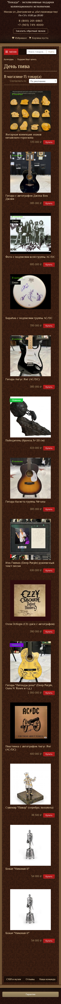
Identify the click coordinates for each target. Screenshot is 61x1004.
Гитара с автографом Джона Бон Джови (26, 197)
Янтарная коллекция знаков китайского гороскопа (23, 136)
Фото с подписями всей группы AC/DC (30, 256)
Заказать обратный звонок (31, 31)
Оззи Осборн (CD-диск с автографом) (29, 624)
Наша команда (47, 979)
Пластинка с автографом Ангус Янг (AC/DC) (28, 748)
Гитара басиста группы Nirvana (25, 501)
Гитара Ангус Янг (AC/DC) (22, 379)
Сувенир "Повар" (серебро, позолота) (29, 807)
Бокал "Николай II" (17, 868)
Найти (51, 51)
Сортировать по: (18, 81)
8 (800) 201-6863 (30, 20)
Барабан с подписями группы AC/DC (29, 318)
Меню (13, 51)
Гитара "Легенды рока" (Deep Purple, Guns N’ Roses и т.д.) (29, 687)
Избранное (21, 38)
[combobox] (43, 81)
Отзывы (30, 979)
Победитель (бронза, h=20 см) (24, 440)
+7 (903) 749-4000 (31, 24)
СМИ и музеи (13, 979)
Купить (49, 142)
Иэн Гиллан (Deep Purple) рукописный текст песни (29, 564)
